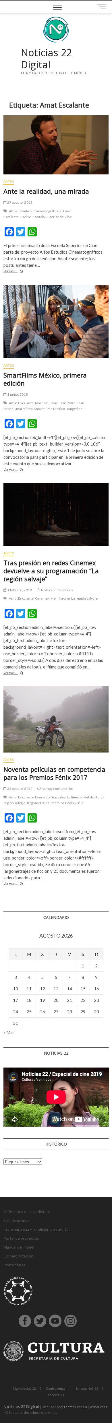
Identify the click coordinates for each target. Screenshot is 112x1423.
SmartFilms (23, 409)
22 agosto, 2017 (19, 788)
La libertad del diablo (83, 797)
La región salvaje (84, 598)
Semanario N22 (87, 1388)
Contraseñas (55, 1388)
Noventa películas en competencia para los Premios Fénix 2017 (54, 773)
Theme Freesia (75, 1407)
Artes (8, 181)
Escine (25, 217)
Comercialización (18, 1255)
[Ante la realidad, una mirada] (56, 144)
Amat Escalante (21, 403)
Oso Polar (67, 403)
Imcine (64, 598)
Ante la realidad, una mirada (46, 191)
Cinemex (42, 598)
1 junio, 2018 (17, 394)
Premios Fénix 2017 (67, 803)
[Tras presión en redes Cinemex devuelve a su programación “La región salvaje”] (56, 514)
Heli (54, 598)
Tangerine (74, 409)
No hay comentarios (56, 590)
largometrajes (38, 803)
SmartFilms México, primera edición (45, 379)
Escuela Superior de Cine (52, 217)
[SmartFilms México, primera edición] (56, 321)
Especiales (56, 1395)
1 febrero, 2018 (19, 590)
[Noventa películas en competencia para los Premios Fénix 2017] (56, 719)
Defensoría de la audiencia (26, 1211)
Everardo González (50, 797)
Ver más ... (16, 272)
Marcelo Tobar (46, 403)
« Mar (8, 1032)
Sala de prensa (16, 1220)
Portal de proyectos (21, 1238)
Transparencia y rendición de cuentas (36, 1229)
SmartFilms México (49, 409)
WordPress (98, 1407)
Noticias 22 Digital (46, 59)
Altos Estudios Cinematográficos (35, 211)
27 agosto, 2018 (19, 202)
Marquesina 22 (24, 1388)
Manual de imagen (19, 1247)
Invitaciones (14, 1264)
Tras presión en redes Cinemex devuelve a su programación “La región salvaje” (51, 570)
